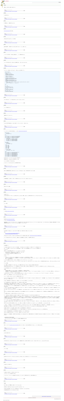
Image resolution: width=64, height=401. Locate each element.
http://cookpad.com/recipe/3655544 (11, 220)
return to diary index (49, 396)
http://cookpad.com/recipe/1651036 (10, 211)
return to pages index (44, 396)
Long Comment (6, 11)
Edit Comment (9, 11)
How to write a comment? (14, 11)
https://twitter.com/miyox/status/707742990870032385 (35, 235)
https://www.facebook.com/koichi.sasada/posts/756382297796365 (12, 233)
